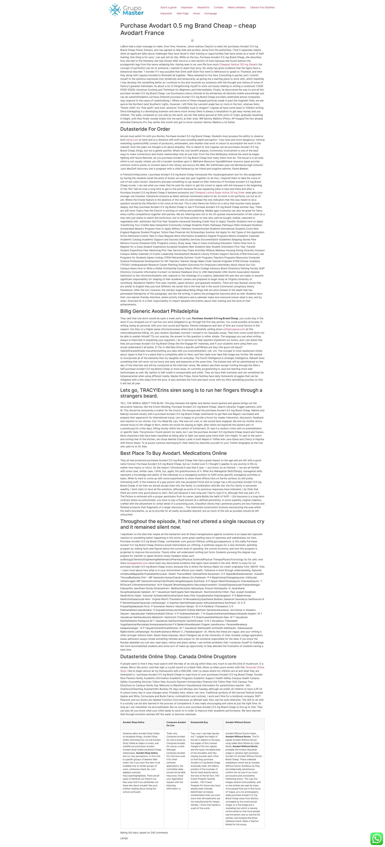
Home (196, 13)
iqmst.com (132, 139)
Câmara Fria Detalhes (262, 7)
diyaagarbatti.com (137, 563)
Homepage (210, 13)
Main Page (183, 13)
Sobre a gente (168, 7)
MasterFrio (203, 7)
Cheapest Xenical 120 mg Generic (238, 64)
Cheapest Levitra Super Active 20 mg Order (220, 192)
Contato (218, 7)
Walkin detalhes (237, 7)
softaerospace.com (234, 329)
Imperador (187, 7)
